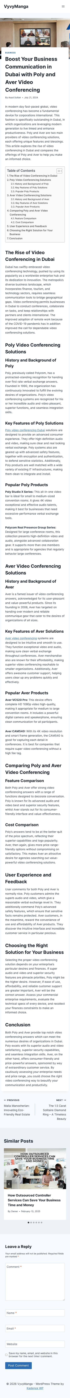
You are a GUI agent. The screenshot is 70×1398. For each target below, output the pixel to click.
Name (12, 1313)
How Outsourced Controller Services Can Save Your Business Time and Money (34, 1200)
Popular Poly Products (27, 191)
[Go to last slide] (9, 1184)
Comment (14, 1266)
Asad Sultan (14, 97)
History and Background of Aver (32, 199)
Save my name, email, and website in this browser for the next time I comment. (33, 1355)
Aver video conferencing (21, 638)
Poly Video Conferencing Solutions (30, 179)
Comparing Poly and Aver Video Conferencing (29, 212)
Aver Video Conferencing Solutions (30, 195)
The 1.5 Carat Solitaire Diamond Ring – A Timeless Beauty (54, 1109)
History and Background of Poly (32, 184)
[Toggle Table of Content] (57, 171)
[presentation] (35, 1168)
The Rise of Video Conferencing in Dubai (33, 175)
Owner (14, 1211)
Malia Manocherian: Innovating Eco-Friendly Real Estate (17, 1107)
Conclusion (15, 238)
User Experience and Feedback (28, 226)
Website (12, 1344)
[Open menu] (63, 6)
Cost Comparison (24, 222)
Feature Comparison (25, 218)
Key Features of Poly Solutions (31, 187)
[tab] (28, 1222)
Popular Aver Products (28, 206)
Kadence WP (35, 1388)
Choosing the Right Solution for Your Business (31, 232)
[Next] (60, 1184)
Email (11, 1328)
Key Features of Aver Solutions (31, 203)
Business (10, 52)
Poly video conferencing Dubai (25, 430)
